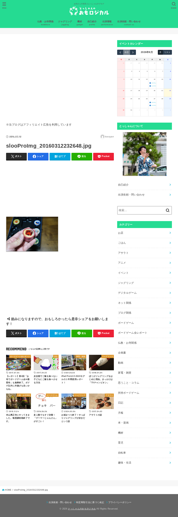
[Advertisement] (60, 77)
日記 (120, 402)
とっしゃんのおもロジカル (82, 508)
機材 (120, 432)
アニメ (122, 262)
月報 (120, 412)
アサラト (123, 252)
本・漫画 (123, 422)
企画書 (122, 352)
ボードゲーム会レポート (132, 332)
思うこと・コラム (128, 382)
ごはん (122, 242)
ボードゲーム (126, 322)
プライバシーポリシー (119, 502)
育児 (120, 442)
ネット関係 (124, 302)
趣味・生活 (124, 462)
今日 (126, 52)
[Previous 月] (120, 52)
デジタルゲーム (127, 292)
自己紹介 (123, 184)
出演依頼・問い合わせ (131, 194)
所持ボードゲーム (128, 392)
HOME (8, 490)
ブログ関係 (124, 312)
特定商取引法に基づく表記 (90, 502)
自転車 (122, 452)
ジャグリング (126, 283)
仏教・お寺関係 (127, 342)
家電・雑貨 (124, 372)
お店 (120, 232)
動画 (120, 362)
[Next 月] (133, 52)
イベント (123, 272)
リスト (167, 52)
